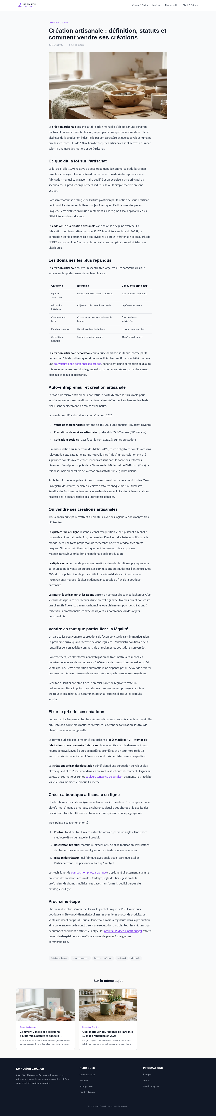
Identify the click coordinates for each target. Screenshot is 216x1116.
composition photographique (89, 872)
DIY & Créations (190, 5)
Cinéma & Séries (140, 5)
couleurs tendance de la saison (104, 776)
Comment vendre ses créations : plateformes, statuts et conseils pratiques (40, 1035)
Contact (147, 1080)
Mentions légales (151, 1086)
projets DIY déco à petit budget (123, 931)
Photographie (171, 5)
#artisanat (121, 958)
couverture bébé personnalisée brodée (77, 364)
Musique (156, 5)
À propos (147, 1075)
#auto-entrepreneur (81, 958)
